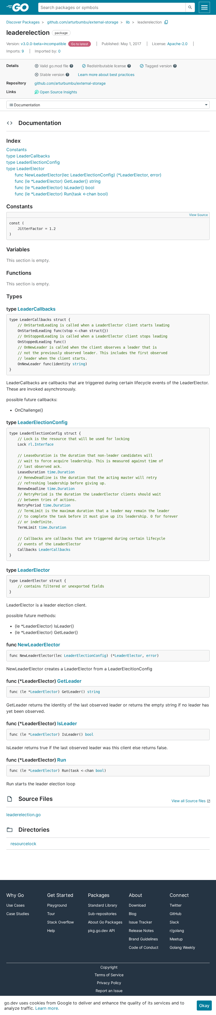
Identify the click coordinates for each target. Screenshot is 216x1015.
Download (137, 905)
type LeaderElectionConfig (33, 162)
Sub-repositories (102, 913)
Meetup (176, 939)
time (51, 472)
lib (128, 22)
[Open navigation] (204, 7)
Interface (44, 444)
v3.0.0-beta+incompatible (36, 43)
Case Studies (17, 913)
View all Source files (188, 800)
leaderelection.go (23, 814)
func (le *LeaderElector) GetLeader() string (58, 181)
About (135, 895)
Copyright (108, 967)
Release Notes (141, 930)
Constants (16, 149)
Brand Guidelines (143, 939)
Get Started (60, 895)
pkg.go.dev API (101, 930)
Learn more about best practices (106, 74)
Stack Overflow (60, 922)
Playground (57, 905)
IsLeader (67, 723)
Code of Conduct (143, 947)
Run (61, 760)
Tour (51, 913)
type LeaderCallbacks (28, 155)
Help (51, 930)
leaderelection (150, 22)
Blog (132, 913)
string (78, 364)
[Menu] (108, 105)
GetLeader (69, 681)
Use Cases (15, 905)
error (151, 655)
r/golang (177, 930)
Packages (98, 895)
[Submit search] (190, 7)
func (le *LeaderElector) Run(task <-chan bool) (61, 193)
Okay (204, 1005)
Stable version (52, 74)
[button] (37, 66)
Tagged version (158, 66)
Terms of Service (109, 975)
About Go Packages (105, 922)
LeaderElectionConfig (42, 422)
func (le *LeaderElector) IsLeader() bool (54, 187)
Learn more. (47, 1008)
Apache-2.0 (177, 43)
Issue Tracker (140, 922)
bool (89, 734)
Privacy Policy (109, 982)
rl (30, 444)
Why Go (15, 895)
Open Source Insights (58, 92)
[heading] (22, 7)
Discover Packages (23, 22)
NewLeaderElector (39, 644)
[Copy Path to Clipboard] (166, 22)
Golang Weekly (182, 947)
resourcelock (23, 843)
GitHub (175, 913)
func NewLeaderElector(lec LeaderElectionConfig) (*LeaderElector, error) (88, 174)
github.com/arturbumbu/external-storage (82, 22)
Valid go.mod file (54, 66)
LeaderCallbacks (37, 309)
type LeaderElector (25, 168)
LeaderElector (34, 570)
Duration (66, 472)
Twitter (175, 905)
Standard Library (102, 905)
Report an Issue (109, 990)
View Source (198, 215)
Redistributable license (106, 66)
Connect (179, 895)
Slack (174, 922)
